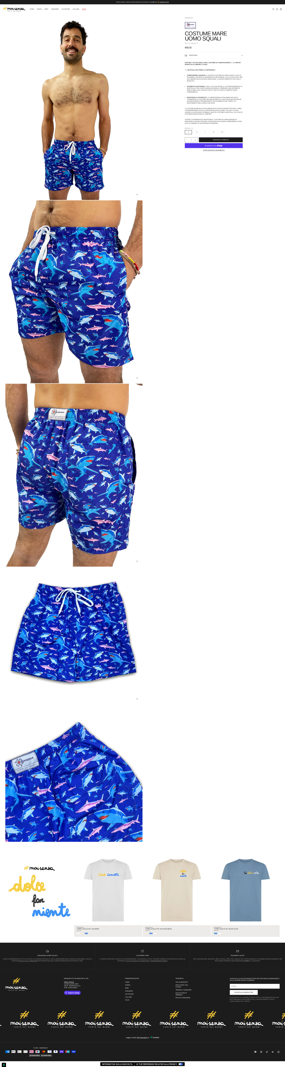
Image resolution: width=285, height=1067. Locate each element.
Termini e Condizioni (183, 990)
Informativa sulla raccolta (117, 1064)
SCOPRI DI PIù (164, 2)
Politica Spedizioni (183, 998)
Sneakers (55, 9)
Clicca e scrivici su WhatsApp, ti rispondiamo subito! (146, 961)
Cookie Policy (47, 1055)
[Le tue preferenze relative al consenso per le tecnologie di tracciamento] (4, 1065)
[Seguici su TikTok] (267, 1052)
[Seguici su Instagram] (261, 1052)
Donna (39, 9)
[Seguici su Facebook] (255, 1052)
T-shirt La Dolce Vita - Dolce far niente (158, 929)
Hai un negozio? (182, 982)
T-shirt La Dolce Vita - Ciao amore (88, 929)
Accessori (66, 9)
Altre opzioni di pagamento (214, 150)
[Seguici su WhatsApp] (278, 1052)
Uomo (32, 9)
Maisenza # (189, 18)
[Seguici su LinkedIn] (273, 1052)
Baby (46, 9)
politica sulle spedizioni (28, 961)
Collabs (76, 9)
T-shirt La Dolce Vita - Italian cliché (226, 929)
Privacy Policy (35, 1055)
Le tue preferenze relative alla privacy (156, 1064)
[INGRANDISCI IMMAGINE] (137, 194)
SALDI (84, 9)
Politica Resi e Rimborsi (181, 994)
